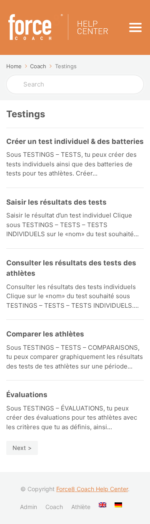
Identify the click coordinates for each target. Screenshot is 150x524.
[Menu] (135, 27)
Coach (54, 506)
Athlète (80, 506)
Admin (28, 506)
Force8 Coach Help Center (92, 488)
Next (19, 447)
